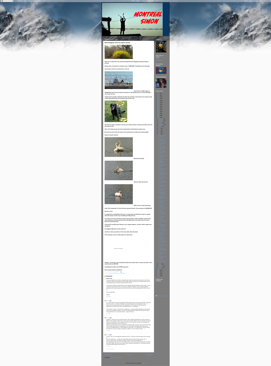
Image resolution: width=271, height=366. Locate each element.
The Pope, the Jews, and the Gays (161, 253)
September (161, 124)
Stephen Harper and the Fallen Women (162, 197)
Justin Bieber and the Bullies (162, 186)
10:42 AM (108, 296)
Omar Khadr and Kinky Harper (162, 140)
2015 (158, 108)
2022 (158, 95)
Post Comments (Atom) (116, 357)
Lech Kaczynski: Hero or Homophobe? (161, 189)
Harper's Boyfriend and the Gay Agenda (162, 178)
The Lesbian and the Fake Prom (162, 241)
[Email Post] (121, 271)
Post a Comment (110, 349)
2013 (158, 111)
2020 (158, 98)
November (160, 120)
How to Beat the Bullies (161, 209)
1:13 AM (108, 330)
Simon (107, 317)
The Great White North (120, 273)
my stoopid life (111, 273)
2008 (158, 271)
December (160, 119)
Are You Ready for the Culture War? (162, 136)
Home (129, 354)
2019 (158, 100)
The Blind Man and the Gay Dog (161, 165)
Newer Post (108, 354)
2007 (158, 273)
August (160, 126)
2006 (158, 275)
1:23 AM (108, 346)
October (160, 122)
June (159, 130)
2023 (158, 93)
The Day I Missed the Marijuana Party (162, 182)
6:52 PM (108, 313)
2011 (158, 115)
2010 (158, 117)
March (160, 264)
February (160, 265)
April (159, 133)
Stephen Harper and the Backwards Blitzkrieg (161, 161)
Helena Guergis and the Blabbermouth (161, 206)
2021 (158, 97)
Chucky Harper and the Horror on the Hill (162, 213)
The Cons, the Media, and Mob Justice (162, 245)
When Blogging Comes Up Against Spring (162, 193)
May (159, 132)
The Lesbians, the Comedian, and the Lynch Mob (162, 249)
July (159, 128)
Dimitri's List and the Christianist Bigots (162, 221)
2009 (158, 270)
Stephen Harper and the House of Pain (162, 152)
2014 (158, 109)
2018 (158, 102)
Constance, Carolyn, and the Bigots (161, 238)
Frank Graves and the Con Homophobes (162, 169)
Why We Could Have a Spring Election (162, 148)
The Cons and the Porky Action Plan (162, 143)
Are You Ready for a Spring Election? (162, 201)
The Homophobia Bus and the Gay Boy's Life (162, 225)
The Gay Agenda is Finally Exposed (162, 217)
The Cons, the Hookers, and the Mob (161, 233)
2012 (158, 113)
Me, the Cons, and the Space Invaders (162, 156)
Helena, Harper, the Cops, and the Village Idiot (162, 229)
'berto (107, 300)
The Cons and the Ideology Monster (162, 257)
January (160, 267)
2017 (158, 104)
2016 (158, 106)
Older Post (149, 354)
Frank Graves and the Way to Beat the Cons (162, 174)
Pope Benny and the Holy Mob (162, 261)
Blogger (143, 363)
